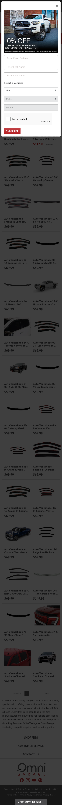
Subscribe (12, 131)
